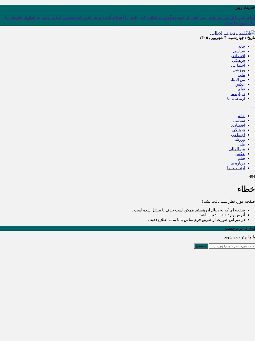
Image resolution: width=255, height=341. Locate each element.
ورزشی (239, 70)
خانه (241, 46)
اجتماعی (238, 65)
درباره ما (238, 94)
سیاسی (239, 51)
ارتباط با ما (236, 98)
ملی (241, 75)
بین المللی (237, 79)
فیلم (241, 89)
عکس (240, 84)
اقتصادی (238, 56)
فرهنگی (238, 60)
